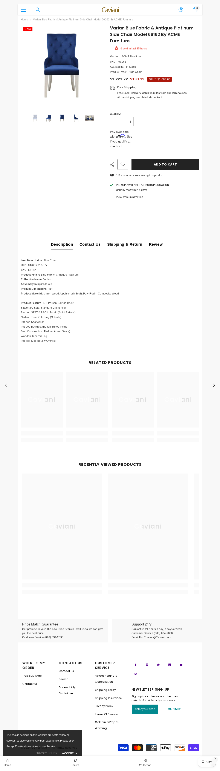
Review (156, 244)
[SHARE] (114, 164)
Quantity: (115, 113)
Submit (174, 709)
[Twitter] (135, 674)
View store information (129, 197)
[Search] (37, 9)
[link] (42, 433)
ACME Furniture (131, 56)
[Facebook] (135, 665)
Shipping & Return (124, 244)
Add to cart (165, 164)
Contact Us (90, 244)
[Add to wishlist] (123, 164)
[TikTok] (170, 665)
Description (62, 244)
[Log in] (181, 9)
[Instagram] (147, 665)
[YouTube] (181, 665)
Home (24, 19)
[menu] (23, 9)
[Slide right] (214, 385)
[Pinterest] (158, 665)
